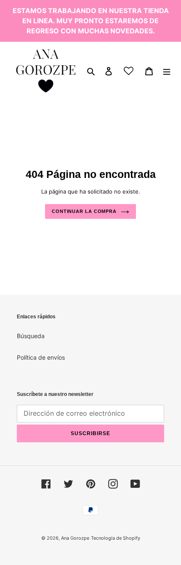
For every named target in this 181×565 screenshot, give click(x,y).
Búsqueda (31, 335)
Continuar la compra (84, 211)
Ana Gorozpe (75, 538)
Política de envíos (41, 357)
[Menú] (167, 71)
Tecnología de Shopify (115, 538)
